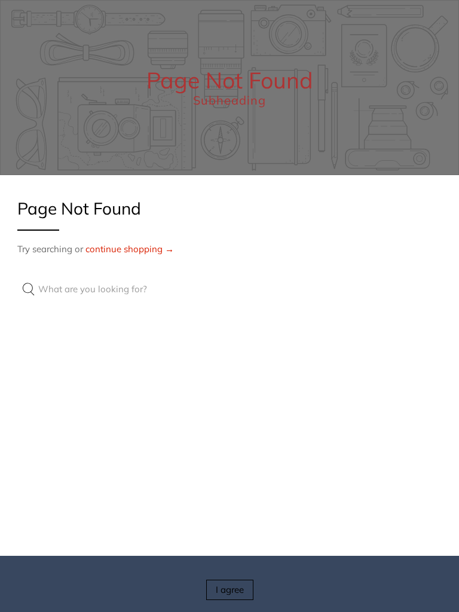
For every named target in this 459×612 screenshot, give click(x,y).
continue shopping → (129, 249)
